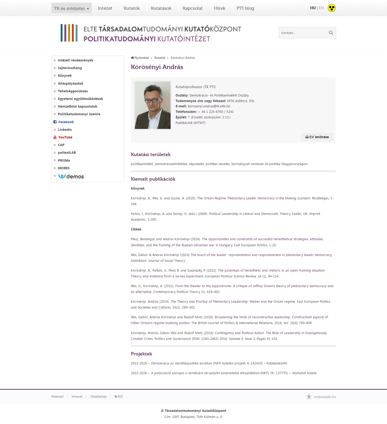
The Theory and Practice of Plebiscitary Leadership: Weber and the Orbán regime (233, 301)
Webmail (57, 396)
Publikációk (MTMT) (191, 122)
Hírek (219, 8)
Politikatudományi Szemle (79, 114)
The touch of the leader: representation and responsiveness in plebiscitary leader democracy (261, 254)
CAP (61, 145)
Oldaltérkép (99, 396)
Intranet (77, 396)
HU (313, 8)
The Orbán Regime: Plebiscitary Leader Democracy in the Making (247, 198)
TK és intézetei (69, 8)
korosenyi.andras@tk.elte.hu (209, 106)
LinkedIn (65, 129)
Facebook (66, 122)
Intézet (105, 8)
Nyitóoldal (141, 58)
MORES (64, 168)
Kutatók (132, 8)
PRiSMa (64, 160)
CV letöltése (319, 137)
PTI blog (245, 8)
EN (321, 8)
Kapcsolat (193, 8)
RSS (120, 396)
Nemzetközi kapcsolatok (77, 106)
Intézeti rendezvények (75, 60)
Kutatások (161, 8)
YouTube (65, 137)
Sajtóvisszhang (70, 68)
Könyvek (65, 75)
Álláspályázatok (70, 83)
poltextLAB (67, 152)
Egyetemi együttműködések (80, 98)
